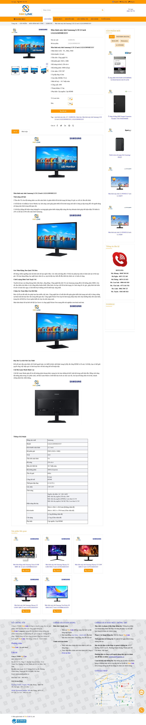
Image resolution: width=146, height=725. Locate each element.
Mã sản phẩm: (55, 43)
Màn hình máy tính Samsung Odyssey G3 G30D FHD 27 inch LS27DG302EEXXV (57, 566)
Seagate (24, 684)
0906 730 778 (23, 1)
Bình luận (25, 131)
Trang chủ (14, 23)
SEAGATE (115, 41)
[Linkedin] (65, 126)
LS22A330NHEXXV (78, 119)
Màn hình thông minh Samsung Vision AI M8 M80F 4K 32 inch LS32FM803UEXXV (26, 566)
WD (28, 684)
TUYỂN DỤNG (105, 19)
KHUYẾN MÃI (69, 19)
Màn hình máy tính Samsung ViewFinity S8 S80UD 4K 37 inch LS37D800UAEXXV (57, 606)
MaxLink (79, 117)
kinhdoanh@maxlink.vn (116, 657)
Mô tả (15, 131)
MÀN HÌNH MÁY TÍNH (36, 23)
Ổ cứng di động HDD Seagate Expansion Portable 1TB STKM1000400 (119, 117)
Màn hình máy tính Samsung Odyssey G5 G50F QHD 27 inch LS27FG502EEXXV (88, 566)
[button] (115, 1)
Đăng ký (132, 1)
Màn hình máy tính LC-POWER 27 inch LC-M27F (119, 195)
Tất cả (112, 36)
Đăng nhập (124, 1)
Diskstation (124, 41)
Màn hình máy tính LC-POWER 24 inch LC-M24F (119, 233)
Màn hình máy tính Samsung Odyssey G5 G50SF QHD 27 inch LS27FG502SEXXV (26, 606)
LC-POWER (120, 45)
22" (67, 117)
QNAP (13, 690)
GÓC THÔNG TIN (82, 19)
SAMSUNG (49, 23)
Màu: (52, 103)
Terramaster (19, 690)
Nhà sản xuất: (55, 40)
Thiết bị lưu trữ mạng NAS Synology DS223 (119, 156)
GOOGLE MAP (101, 671)
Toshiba (19, 684)
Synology (14, 684)
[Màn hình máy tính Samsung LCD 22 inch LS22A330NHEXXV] (25, 10)
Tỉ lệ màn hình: (55, 98)
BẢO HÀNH (94, 19)
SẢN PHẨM (47, 19)
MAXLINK (57, 19)
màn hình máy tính (60, 117)
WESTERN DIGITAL (123, 36)
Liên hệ (63, 111)
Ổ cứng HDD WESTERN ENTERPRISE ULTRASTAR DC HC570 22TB (119, 79)
